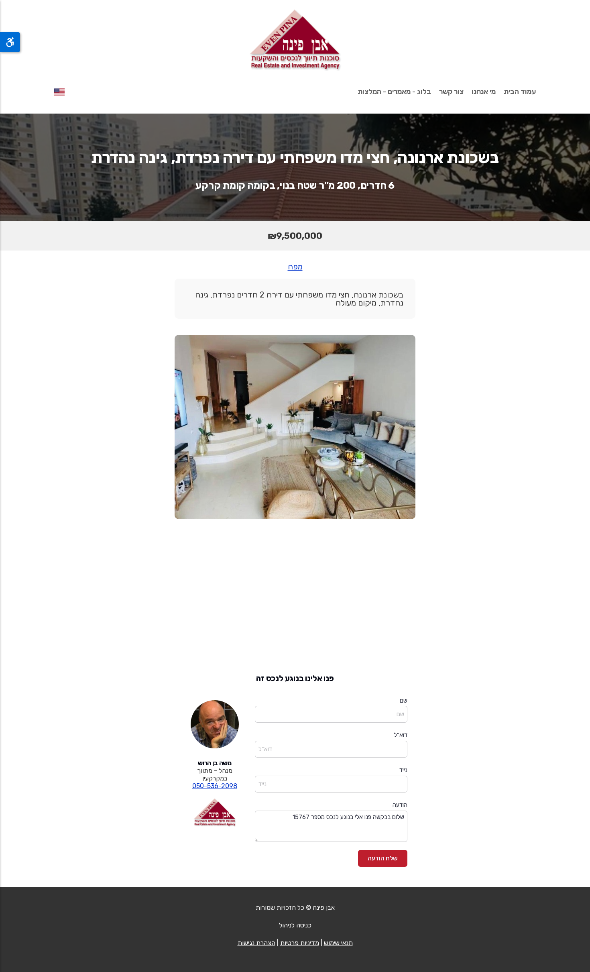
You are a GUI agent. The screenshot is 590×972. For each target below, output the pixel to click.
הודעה (400, 805)
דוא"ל (400, 735)
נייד (403, 770)
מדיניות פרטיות (299, 943)
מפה (295, 266)
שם (403, 700)
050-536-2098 (214, 786)
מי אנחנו (484, 91)
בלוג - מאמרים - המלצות (394, 91)
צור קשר (451, 91)
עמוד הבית (520, 91)
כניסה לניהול (295, 925)
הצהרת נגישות (256, 943)
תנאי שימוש (338, 943)
